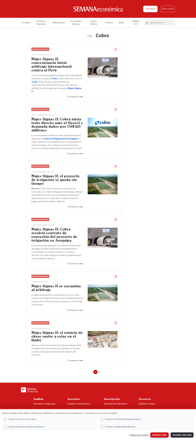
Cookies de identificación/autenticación (123, 419)
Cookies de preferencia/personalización (26, 427)
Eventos (109, 23)
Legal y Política (93, 22)
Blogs (121, 23)
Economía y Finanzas (76, 22)
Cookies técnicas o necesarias (22, 419)
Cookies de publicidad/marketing (120, 427)
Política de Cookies (139, 435)
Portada (26, 23)
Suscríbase (150, 9)
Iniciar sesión (168, 9)
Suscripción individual (115, 404)
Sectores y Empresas (41, 22)
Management (59, 23)
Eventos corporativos (79, 404)
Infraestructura (40, 49)
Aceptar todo (159, 435)
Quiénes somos (147, 404)
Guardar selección (182, 435)
